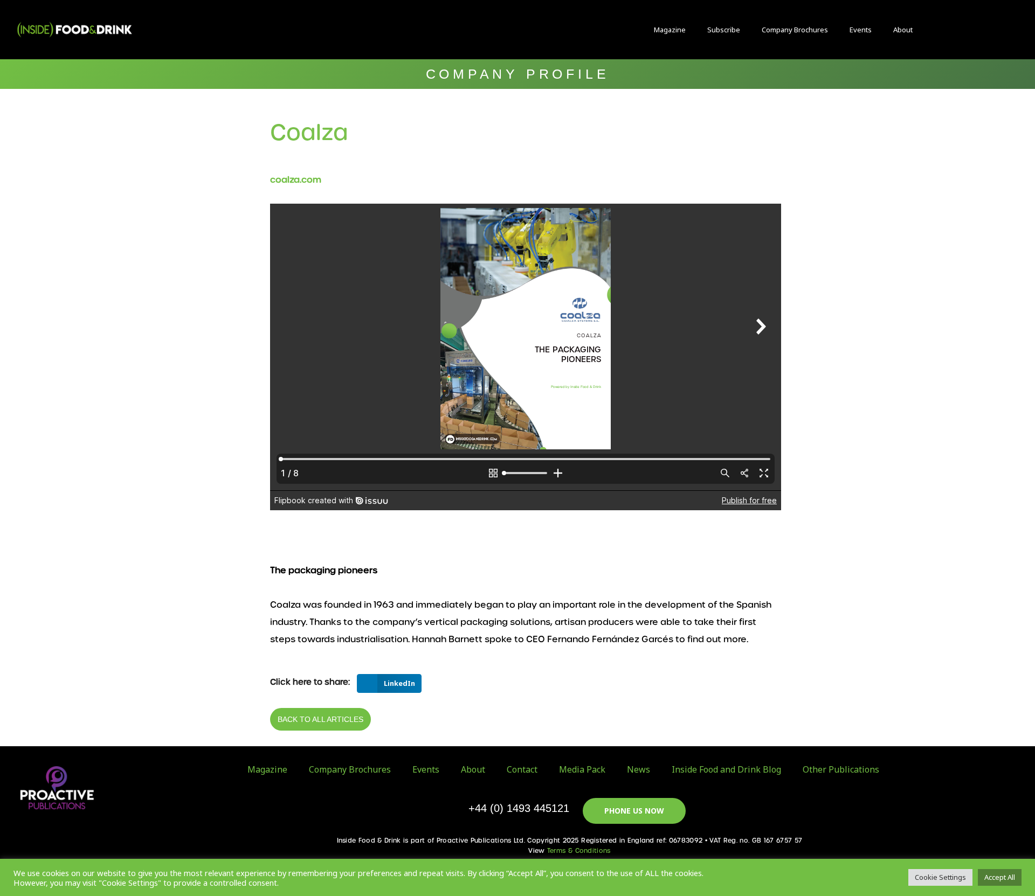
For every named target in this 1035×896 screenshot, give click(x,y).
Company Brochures (795, 29)
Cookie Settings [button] (940, 877)
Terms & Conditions (579, 851)
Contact (522, 769)
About (903, 29)
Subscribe (723, 29)
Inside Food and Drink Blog (726, 769)
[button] (947, 30)
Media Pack (582, 769)
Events (861, 29)
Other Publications (841, 769)
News (638, 769)
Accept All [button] (999, 877)
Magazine (670, 29)
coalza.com (295, 179)
